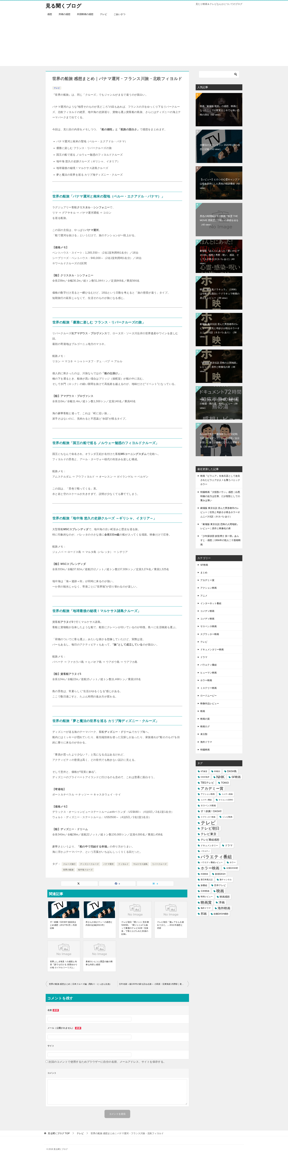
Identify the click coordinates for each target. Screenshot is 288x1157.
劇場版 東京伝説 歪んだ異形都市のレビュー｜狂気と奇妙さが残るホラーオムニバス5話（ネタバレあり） (220, 330)
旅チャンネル (226, 879)
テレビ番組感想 (210, 839)
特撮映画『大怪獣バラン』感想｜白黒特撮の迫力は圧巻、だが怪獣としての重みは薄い (220, 496)
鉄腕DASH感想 (221, 914)
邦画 (204, 913)
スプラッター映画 (209, 634)
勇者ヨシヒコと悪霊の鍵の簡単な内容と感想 (99, 963)
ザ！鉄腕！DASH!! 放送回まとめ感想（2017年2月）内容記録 (63, 925)
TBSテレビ (207, 782)
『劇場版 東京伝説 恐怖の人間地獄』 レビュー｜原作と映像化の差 (219, 366)
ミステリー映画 (208, 688)
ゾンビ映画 (227, 817)
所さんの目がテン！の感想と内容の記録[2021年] (99, 923)
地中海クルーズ (85, 870)
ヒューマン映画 (208, 672)
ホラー (233, 862)
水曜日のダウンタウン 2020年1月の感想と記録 (220, 147)
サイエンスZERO (226, 800)
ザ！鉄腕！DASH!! (211, 811)
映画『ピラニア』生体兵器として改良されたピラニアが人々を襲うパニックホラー (220, 480)
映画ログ (205, 726)
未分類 (203, 734)
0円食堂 (204, 771)
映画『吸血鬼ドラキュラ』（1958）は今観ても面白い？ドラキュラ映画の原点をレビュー (220, 293)
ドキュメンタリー (209, 845)
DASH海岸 (205, 777)
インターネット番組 (210, 603)
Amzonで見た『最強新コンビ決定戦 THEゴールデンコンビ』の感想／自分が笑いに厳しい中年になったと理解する (220, 440)
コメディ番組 (206, 800)
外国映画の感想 (85, 14)
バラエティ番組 (208, 664)
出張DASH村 (232, 868)
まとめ (203, 572)
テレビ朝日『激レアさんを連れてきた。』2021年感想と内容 (170, 925)
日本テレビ (220, 885)
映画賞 (206, 902)
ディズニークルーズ (89, 864)
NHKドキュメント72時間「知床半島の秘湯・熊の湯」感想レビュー (219, 403)
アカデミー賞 (207, 580)
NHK (220, 777)
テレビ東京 (208, 834)
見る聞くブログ (64, 5)
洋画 (222, 902)
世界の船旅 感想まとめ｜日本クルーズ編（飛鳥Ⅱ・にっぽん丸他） (80, 984)
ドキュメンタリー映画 (212, 649)
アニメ (203, 595)
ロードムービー (208, 695)
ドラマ (203, 657)
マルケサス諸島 (140, 864)
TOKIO (225, 782)
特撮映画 (205, 749)
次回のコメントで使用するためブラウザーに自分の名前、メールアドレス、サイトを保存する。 (107, 1061)
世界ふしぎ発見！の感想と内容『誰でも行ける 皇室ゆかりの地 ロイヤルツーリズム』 (64, 964)
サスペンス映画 (208, 626)
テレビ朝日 (210, 828)
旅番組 (204, 885)
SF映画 (204, 565)
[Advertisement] (144, 42)
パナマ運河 (108, 864)
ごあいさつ (119, 14)
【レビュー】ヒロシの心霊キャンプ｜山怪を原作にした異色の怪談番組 (220, 183)
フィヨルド (123, 864)
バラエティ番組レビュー (212, 862)
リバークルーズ (159, 864)
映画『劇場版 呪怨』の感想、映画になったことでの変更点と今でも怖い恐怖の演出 (220, 110)
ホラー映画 (206, 680)
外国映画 (204, 874)
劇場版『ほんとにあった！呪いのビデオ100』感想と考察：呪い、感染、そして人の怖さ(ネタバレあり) (220, 257)
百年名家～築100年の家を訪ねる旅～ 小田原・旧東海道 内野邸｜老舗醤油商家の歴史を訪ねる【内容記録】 (154, 984)
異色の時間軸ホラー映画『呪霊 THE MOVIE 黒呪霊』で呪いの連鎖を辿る (219, 220)
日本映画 (205, 891)
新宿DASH (220, 874)
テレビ (103, 14)
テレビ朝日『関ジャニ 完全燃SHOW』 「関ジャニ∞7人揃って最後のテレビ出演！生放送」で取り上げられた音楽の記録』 (135, 928)
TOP (59, 1133)
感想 (49, 14)
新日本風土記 (207, 879)
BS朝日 (217, 771)
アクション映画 (208, 587)
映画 (202, 711)
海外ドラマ (206, 742)
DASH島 (232, 771)
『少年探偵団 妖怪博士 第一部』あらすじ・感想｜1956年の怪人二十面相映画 (220, 540)
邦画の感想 (64, 14)
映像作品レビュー (209, 703)
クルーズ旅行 (69, 864)
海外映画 (224, 908)
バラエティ (205, 851)
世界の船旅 (68, 870)
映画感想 (225, 896)
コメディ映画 (207, 611)
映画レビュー (207, 896)
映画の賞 (205, 718)
